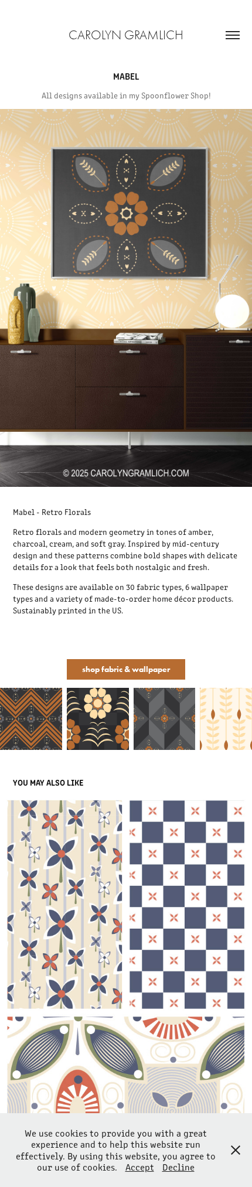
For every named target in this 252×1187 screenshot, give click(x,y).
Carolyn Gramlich (126, 35)
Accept (139, 1167)
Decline (178, 1167)
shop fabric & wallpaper (126, 669)
